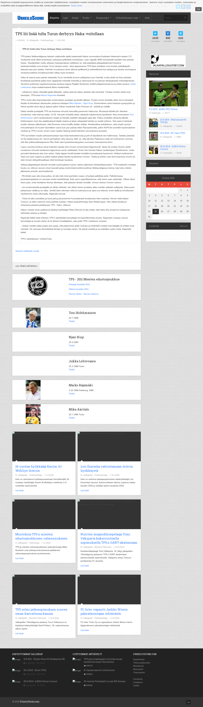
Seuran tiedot (75, 294)
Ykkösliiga (34, 542)
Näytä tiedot (76, 5)
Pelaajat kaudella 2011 (79, 284)
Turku (85, 17)
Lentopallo (168, 152)
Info (147, 17)
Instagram (138, 682)
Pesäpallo (30, 663)
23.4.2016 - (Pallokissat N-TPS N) (173, 121)
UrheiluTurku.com (30, 701)
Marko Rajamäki (48, 95)
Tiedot (72, 321)
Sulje (198, 9)
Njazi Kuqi (88, 103)
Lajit (65, 17)
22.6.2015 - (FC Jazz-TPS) (172, 133)
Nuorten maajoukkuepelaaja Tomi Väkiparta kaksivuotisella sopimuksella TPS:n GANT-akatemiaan (109, 538)
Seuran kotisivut (90, 294)
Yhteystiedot (139, 672)
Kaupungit (102, 17)
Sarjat (75, 17)
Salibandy (156, 113)
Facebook (138, 679)
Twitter (136, 685)
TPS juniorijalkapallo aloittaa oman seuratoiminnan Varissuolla (103, 660)
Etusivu (54, 17)
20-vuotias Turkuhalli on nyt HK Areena (104, 681)
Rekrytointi (138, 669)
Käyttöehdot (138, 659)
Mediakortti (138, 666)
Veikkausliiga (46, 40)
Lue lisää (19, 490)
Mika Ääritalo (75, 103)
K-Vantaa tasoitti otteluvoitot (99, 670)
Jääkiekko (31, 674)
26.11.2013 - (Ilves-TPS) (34, 670)
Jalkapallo (167, 126)
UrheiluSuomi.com (127, 17)
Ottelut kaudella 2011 (79, 289)
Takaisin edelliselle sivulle (27, 251)
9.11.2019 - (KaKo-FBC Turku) (163, 109)
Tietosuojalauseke (141, 662)
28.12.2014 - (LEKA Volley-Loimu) (173, 147)
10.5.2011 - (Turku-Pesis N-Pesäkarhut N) (44, 659)
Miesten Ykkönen (102, 547)
